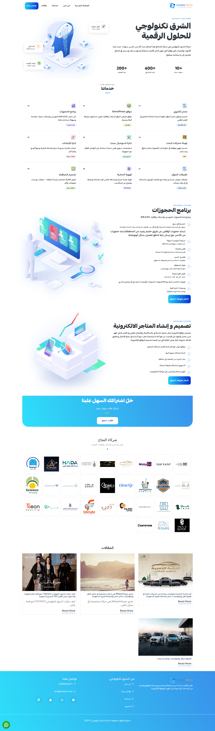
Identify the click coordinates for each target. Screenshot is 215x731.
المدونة (128, 706)
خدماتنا (55, 5)
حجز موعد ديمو (179, 299)
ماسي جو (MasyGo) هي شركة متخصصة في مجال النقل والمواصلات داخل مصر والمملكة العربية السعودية (110, 595)
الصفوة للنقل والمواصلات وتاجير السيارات (174, 659)
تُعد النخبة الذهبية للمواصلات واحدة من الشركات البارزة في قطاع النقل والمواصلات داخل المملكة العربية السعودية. (167, 595)
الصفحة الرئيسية (82, 5)
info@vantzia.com (63, 691)
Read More (184, 602)
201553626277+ (65, 684)
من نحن (66, 5)
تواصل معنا (31, 5)
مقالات (44, 5)
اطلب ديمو (107, 421)
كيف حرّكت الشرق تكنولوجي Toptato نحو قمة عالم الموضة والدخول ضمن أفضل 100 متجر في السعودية (49, 595)
